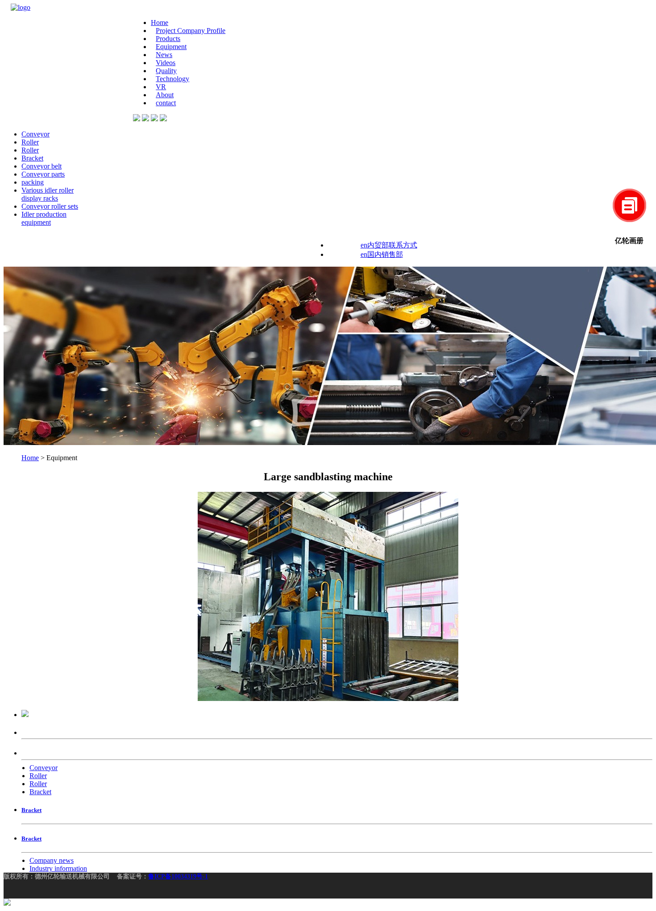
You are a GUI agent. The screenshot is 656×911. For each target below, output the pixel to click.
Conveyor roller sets (49, 206)
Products (168, 38)
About (165, 95)
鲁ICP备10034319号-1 (178, 876)
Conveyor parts (43, 174)
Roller (30, 142)
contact (166, 103)
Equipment (171, 46)
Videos (165, 62)
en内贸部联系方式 (389, 245)
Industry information (58, 868)
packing (32, 182)
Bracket (32, 158)
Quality (166, 70)
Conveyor (35, 134)
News (164, 54)
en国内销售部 (382, 254)
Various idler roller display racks (47, 194)
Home (159, 22)
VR (161, 87)
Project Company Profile (190, 30)
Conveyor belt (41, 166)
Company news (51, 860)
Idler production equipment (43, 218)
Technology (172, 78)
